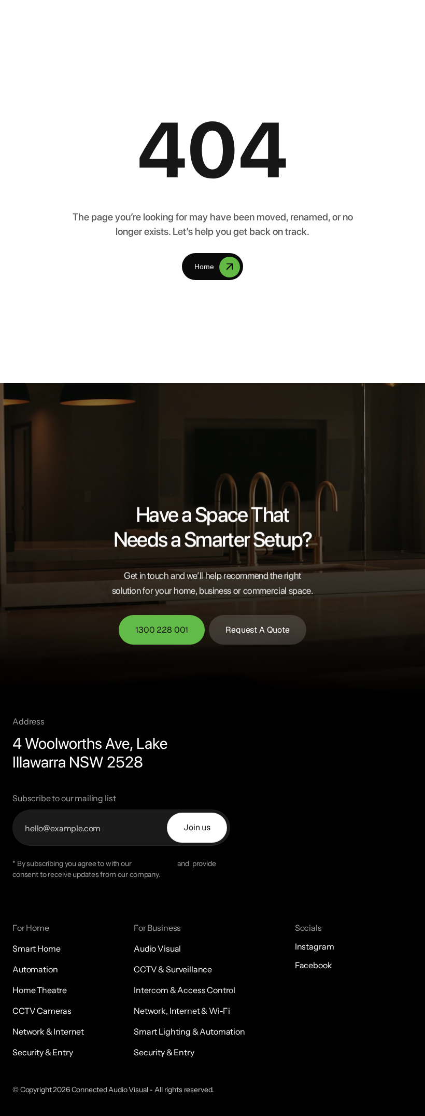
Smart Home (36, 948)
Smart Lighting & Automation (189, 1031)
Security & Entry (42, 1052)
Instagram (314, 946)
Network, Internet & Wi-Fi (182, 1011)
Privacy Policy (154, 863)
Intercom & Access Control (184, 990)
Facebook (313, 965)
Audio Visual (157, 948)
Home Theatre (39, 990)
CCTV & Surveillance (173, 969)
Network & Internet (48, 1031)
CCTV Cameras (42, 1011)
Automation (35, 969)
